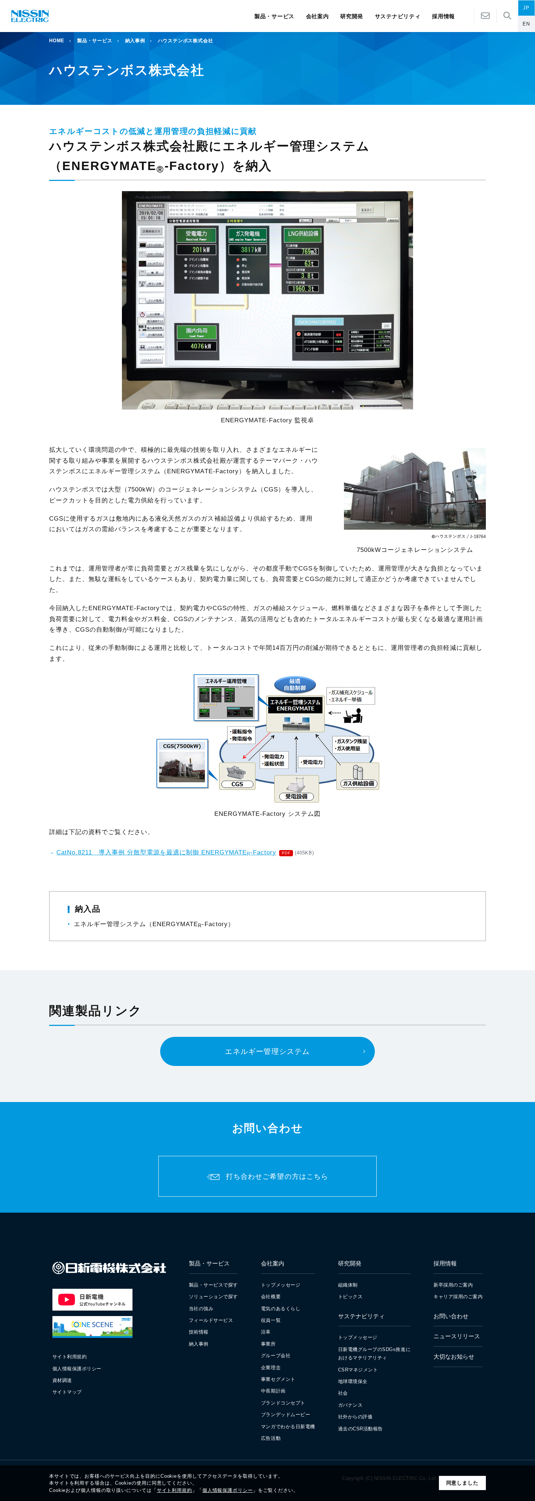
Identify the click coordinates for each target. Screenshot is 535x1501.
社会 (343, 1393)
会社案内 (317, 16)
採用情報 (445, 1263)
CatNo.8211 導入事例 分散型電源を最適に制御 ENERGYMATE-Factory (166, 852)
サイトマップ (67, 1392)
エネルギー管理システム (267, 1051)
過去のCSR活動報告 (360, 1428)
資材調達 (62, 1380)
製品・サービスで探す (213, 1285)
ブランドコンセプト (283, 1403)
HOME (56, 40)
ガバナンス (350, 1405)
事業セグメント (278, 1379)
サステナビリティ (398, 16)
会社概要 (271, 1296)
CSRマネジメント (358, 1369)
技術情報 (199, 1332)
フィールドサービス (211, 1320)
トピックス (350, 1296)
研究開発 (351, 16)
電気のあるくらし (280, 1308)
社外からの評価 (355, 1416)
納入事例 (135, 40)
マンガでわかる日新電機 (288, 1426)
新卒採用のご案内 (453, 1285)
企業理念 (271, 1367)
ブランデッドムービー (285, 1414)
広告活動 (271, 1438)
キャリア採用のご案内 (458, 1296)
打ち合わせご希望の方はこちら (277, 1176)
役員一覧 (271, 1320)
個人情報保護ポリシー (227, 1490)
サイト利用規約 (174, 1490)
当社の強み (201, 1308)
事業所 (268, 1344)
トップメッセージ (280, 1285)
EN (526, 24)
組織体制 (348, 1285)
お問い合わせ (450, 1316)
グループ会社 (275, 1355)
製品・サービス (274, 16)
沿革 (266, 1332)
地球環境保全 (353, 1381)
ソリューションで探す (213, 1296)
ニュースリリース (456, 1336)
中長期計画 (273, 1391)
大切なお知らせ (453, 1357)
